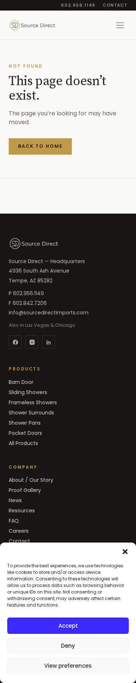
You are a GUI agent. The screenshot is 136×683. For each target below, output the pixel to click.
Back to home (40, 146)
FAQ (14, 520)
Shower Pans (25, 422)
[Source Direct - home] (32, 25)
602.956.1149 (78, 5)
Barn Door (21, 382)
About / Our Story (31, 480)
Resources (22, 510)
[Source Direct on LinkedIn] (48, 342)
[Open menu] (120, 25)
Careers (19, 531)
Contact (115, 5)
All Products (23, 443)
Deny (68, 646)
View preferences (68, 666)
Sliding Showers (28, 392)
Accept (68, 626)
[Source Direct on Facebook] (15, 342)
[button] (125, 551)
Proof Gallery (25, 490)
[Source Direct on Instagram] (31, 342)
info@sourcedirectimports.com (48, 312)
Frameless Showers (33, 402)
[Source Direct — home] (34, 243)
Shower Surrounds (31, 412)
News (15, 500)
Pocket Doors (25, 433)
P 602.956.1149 (26, 293)
